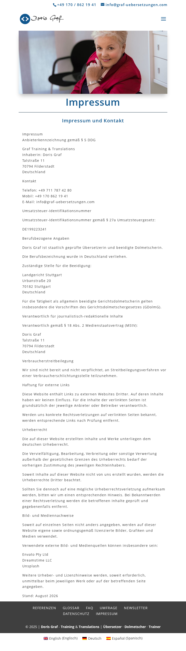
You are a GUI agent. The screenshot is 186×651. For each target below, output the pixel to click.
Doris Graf (49, 626)
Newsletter (136, 608)
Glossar (71, 608)
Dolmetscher (135, 626)
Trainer (155, 626)
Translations (89, 626)
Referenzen (44, 608)
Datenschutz (76, 613)
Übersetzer (112, 626)
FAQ (89, 608)
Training (67, 626)
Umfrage (108, 608)
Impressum (107, 613)
